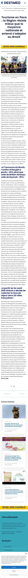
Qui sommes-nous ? (8, 550)
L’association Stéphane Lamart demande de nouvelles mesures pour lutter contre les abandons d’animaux (14, 492)
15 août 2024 (8, 487)
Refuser (14, 571)
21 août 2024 (8, 454)
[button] (26, 553)
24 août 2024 (8, 421)
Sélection (9, 463)
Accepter (14, 567)
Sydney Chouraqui (6, 531)
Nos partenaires (8, 546)
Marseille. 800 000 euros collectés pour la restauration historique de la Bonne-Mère (14, 425)
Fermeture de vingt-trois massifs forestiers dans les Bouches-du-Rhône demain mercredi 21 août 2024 (13, 458)
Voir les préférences (14, 574)
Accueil (3, 8)
